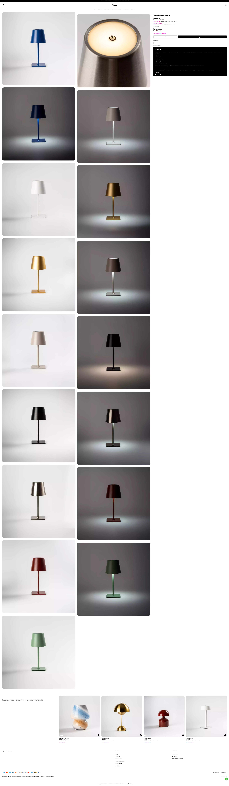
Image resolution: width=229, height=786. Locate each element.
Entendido (130, 783)
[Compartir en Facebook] (155, 74)
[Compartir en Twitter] (157, 74)
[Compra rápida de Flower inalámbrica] (141, 735)
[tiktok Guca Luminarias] (11, 751)
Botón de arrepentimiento (50, 776)
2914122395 (174, 756)
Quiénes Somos (107, 9)
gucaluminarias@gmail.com (177, 758)
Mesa (157, 13)
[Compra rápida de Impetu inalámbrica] (183, 735)
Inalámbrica (160, 13)
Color (154, 28)
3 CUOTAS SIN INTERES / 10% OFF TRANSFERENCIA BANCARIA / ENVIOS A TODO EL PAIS (114, 0)
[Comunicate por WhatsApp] (226, 779)
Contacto (133, 9)
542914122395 (175, 753)
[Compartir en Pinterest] (160, 74)
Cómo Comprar (126, 9)
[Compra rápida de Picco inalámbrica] (225, 735)
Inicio (95, 9)
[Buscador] (3, 5)
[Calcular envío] (207, 43)
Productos (100, 9)
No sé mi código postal (156, 45)
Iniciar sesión (216, 772)
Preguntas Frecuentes (116, 9)
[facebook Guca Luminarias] (6, 751)
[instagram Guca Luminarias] (3, 751)
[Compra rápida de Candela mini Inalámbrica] (98, 735)
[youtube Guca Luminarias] (9, 751)
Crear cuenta (223, 772)
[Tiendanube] (223, 776)
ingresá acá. (42, 776)
